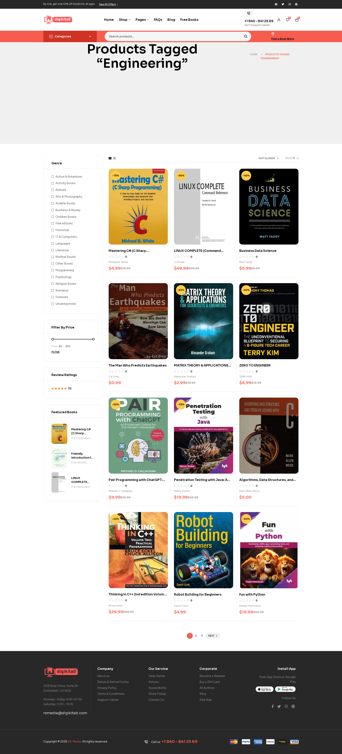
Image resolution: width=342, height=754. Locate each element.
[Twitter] (282, 4)
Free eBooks (64, 223)
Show (288, 157)
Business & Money (67, 210)
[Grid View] (110, 158)
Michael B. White (118, 262)
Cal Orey (114, 376)
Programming (64, 270)
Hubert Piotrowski (250, 605)
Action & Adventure (68, 176)
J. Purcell (179, 262)
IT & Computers (66, 237)
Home (253, 54)
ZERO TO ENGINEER (255, 365)
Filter (55, 351)
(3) (61, 389)
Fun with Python (252, 594)
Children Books (65, 217)
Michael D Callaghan (120, 490)
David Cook (181, 605)
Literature (62, 250)
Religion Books (65, 284)
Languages (62, 243)
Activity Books (65, 183)
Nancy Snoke (182, 490)
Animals (60, 190)
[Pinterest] (296, 4)
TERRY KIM (245, 376)
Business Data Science (257, 251)
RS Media (74, 741)
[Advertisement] (171, 114)
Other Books (64, 263)
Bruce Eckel (116, 605)
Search (245, 36)
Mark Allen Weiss (249, 490)
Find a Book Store (282, 38)
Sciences (61, 297)
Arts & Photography (68, 196)
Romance (61, 290)
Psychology (63, 277)
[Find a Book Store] (273, 33)
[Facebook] (276, 4)
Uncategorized (65, 304)
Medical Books (65, 257)
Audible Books (65, 203)
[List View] (114, 158)
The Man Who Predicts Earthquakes (138, 365)
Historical (62, 230)
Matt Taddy (246, 262)
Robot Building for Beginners (197, 594)
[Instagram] (289, 4)
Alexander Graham (185, 376)
